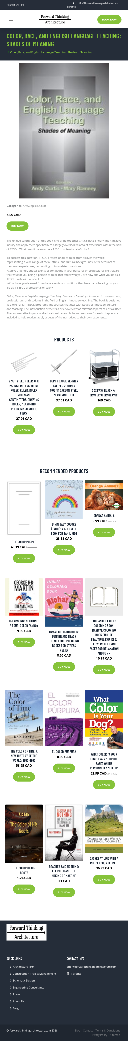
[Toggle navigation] (11, 19)
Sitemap (115, 1035)
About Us (18, 1001)
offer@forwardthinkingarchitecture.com (99, 3)
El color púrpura (64, 751)
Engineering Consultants (28, 987)
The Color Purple (24, 542)
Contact (88, 1030)
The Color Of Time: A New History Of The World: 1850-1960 (24, 755)
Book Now (109, 19)
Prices (16, 994)
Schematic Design (24, 980)
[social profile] (22, 5)
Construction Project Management (34, 974)
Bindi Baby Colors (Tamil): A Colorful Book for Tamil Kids (64, 528)
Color (42, 206)
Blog (16, 1008)
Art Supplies (30, 206)
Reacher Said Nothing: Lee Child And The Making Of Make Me (64, 871)
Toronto (71, 6)
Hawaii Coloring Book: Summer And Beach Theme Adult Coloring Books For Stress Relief (64, 641)
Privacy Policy (99, 1035)
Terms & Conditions (107, 1030)
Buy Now (17, 226)
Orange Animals (104, 515)
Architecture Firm (23, 967)
